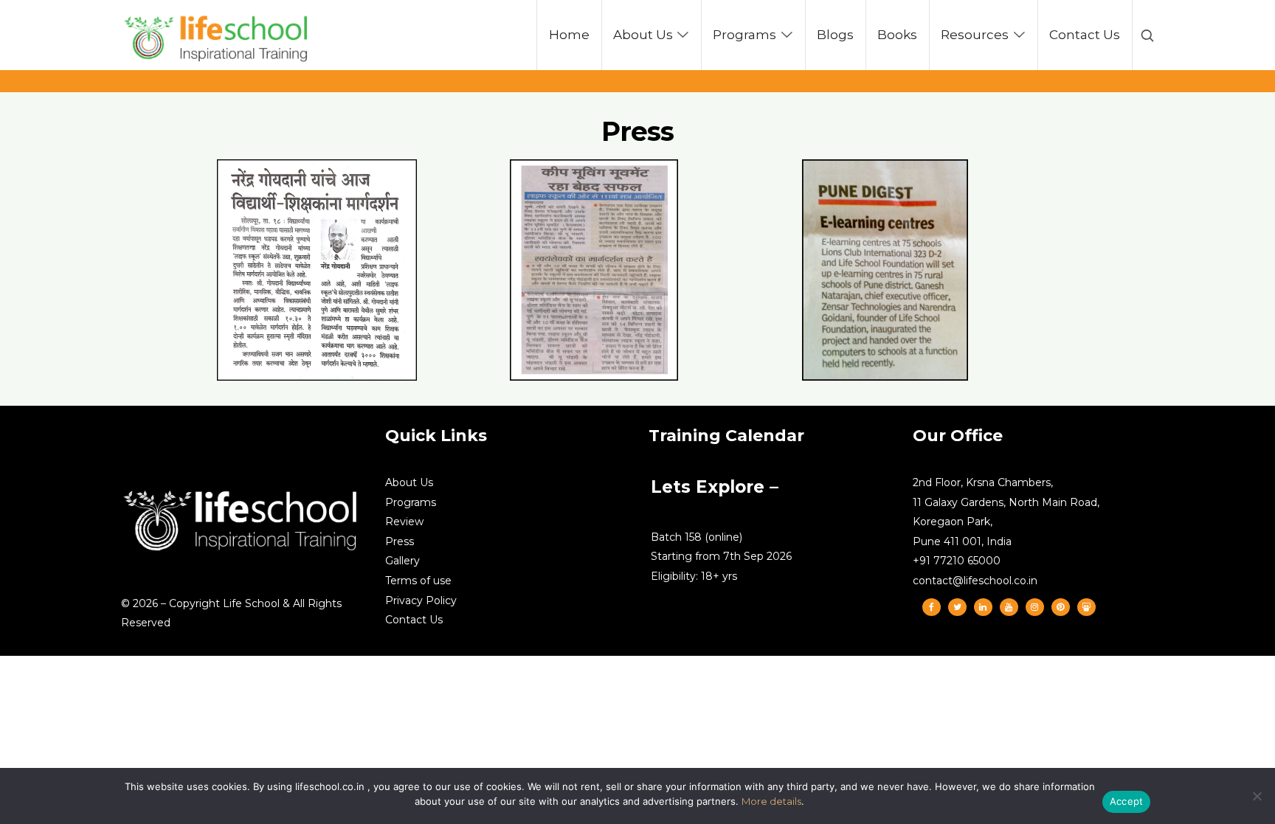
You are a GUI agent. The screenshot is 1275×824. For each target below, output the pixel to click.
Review (404, 521)
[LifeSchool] (217, 35)
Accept (1127, 801)
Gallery (402, 560)
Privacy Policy (421, 600)
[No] (1256, 796)
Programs (410, 502)
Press (399, 541)
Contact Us (414, 619)
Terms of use (418, 580)
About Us (409, 482)
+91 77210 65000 (957, 560)
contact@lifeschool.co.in (975, 580)
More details (771, 801)
